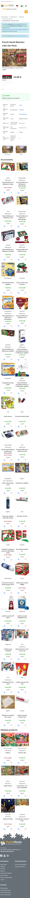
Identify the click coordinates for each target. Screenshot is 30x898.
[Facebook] (1, 856)
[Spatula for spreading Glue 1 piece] (4, 726)
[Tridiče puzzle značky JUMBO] (18, 593)
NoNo (22, 412)
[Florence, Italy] (18, 763)
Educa (8, 781)
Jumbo (8, 178)
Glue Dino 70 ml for (22, 516)
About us (2, 871)
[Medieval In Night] (4, 829)
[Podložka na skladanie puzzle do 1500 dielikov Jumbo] (4, 560)
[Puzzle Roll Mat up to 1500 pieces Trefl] (18, 460)
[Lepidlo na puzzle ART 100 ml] (4, 626)
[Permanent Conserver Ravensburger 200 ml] (4, 593)
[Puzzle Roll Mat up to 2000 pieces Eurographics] (4, 326)
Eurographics (8, 311)
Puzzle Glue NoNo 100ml (22, 416)
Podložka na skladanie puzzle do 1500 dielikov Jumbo (8, 551)
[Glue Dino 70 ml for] (18, 526)
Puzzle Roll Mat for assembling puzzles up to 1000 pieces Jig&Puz (22, 384)
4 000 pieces (22, 816)
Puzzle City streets (7, 18)
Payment (2, 868)
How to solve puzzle (5, 894)
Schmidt (8, 245)
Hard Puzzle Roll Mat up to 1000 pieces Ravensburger (7, 451)
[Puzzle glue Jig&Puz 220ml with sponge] (4, 526)
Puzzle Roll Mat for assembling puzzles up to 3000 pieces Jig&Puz (22, 351)
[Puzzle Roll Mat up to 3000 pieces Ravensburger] (18, 193)
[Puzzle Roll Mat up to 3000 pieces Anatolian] (4, 360)
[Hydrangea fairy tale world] (4, 692)
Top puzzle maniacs (20, 866)
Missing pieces (4, 888)
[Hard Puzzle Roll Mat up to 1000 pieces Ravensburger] (4, 460)
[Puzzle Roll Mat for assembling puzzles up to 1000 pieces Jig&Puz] (18, 394)
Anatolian (21, 17)
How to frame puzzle (5, 892)
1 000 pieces (13, 17)
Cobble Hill (22, 611)
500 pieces (8, 783)
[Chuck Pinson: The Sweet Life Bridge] (18, 796)
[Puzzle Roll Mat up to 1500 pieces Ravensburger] (18, 227)
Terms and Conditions (6, 873)
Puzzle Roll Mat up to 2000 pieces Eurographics (8, 317)
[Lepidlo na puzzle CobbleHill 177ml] (18, 626)
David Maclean (23, 114)
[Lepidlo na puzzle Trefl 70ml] (18, 692)
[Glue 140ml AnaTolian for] (18, 560)
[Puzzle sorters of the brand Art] (18, 293)
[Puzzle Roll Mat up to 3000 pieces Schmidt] (4, 260)
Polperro (8, 752)
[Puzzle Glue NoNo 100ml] (18, 427)
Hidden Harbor (8, 785)
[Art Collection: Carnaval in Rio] (18, 829)
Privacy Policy (4, 875)
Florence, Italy (22, 752)
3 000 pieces (22, 783)
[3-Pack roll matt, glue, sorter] (4, 493)
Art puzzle (22, 245)
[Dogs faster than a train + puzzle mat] (18, 659)
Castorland (22, 814)
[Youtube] (4, 856)
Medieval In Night (8, 819)
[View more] (8, 170)
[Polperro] (4, 763)
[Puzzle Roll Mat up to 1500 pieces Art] (18, 326)
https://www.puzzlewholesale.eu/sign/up (12, 29)
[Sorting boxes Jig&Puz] (18, 493)
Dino (22, 511)
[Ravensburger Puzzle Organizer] (4, 293)
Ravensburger (22, 178)
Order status (3, 864)
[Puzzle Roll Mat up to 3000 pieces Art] (18, 260)
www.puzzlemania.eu (21, 36)
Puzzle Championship (6, 877)
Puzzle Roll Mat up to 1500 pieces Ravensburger (22, 217)
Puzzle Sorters (8, 416)
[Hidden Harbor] (4, 796)
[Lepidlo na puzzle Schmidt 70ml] (18, 726)
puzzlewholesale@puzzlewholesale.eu (10, 849)
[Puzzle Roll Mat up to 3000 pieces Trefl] (4, 226)
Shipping (2, 866)
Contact (2, 879)
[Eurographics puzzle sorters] (4, 393)
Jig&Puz (22, 344)
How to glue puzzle (5, 890)
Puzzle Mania (4, 17)
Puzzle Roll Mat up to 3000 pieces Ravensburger (22, 184)
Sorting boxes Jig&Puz (22, 483)
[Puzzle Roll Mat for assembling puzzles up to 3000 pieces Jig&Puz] (18, 360)
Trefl (8, 211)
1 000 (20, 105)
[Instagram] (8, 856)
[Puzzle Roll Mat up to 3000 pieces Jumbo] (4, 193)
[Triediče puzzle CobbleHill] (4, 659)
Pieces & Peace (8, 748)
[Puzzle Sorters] (4, 427)
